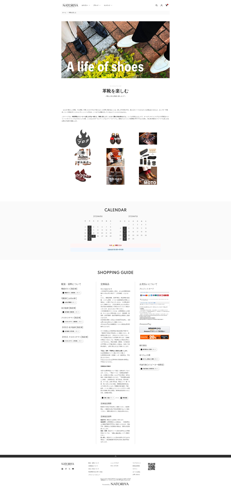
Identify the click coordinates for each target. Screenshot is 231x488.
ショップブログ (115, 463)
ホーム (64, 12)
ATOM (116, 466)
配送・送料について (93, 463)
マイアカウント (137, 463)
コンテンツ (107, 5)
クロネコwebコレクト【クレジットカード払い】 (154, 307)
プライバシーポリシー (94, 474)
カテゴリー (85, 5)
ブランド (95, 5)
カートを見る (136, 472)
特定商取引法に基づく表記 (95, 471)
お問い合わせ (136, 474)
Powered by (106, 484)
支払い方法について (93, 469)
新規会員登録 (136, 466)
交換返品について (93, 466)
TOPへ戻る (115, 456)
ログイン (135, 469)
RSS (112, 466)
